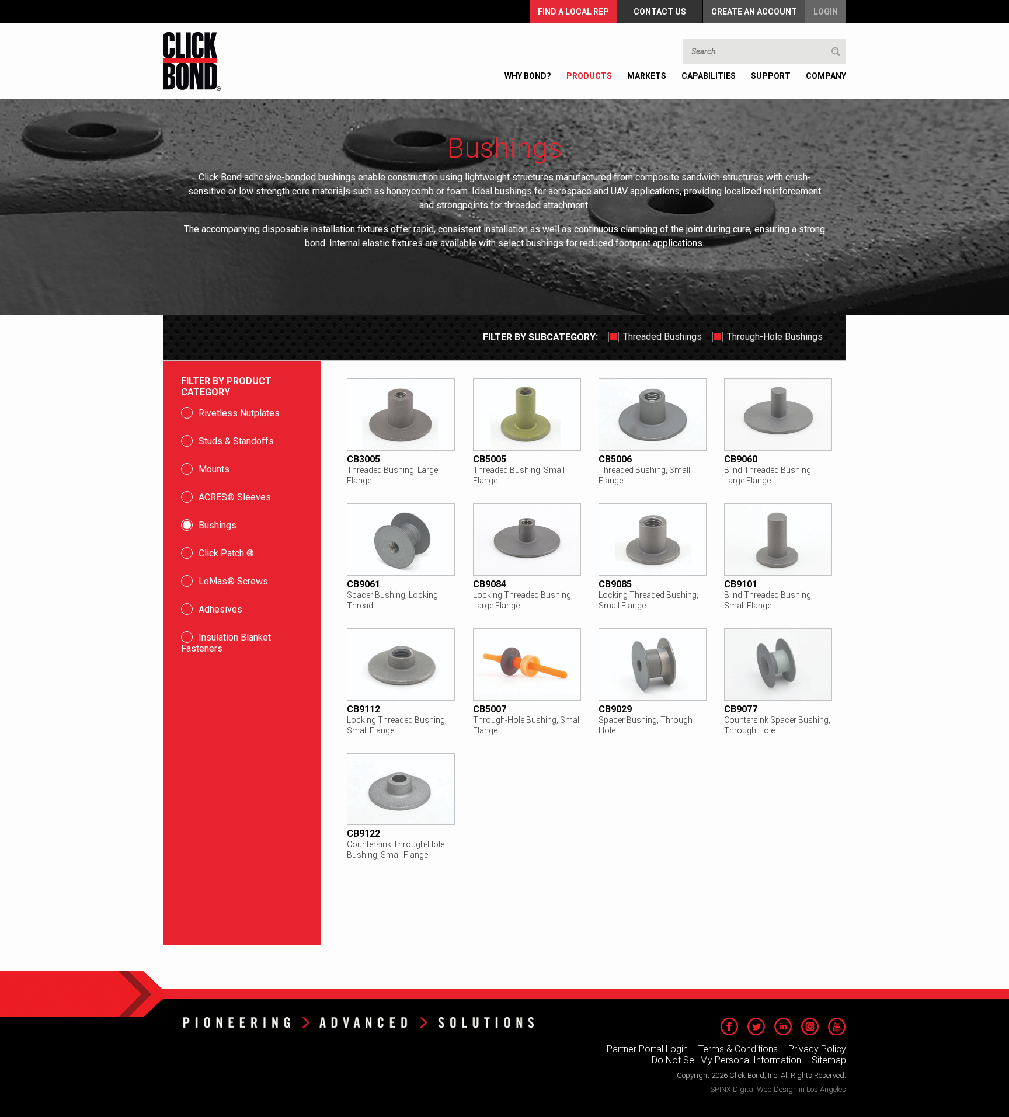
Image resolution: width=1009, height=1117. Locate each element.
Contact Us (660, 11)
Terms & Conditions (738, 1049)
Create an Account (754, 11)
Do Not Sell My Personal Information (726, 1060)
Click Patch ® (226, 553)
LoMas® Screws (233, 581)
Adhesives (220, 609)
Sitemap (829, 1060)
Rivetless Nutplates (239, 413)
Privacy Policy (817, 1049)
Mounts (214, 469)
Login (825, 11)
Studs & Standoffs (236, 441)
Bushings (217, 525)
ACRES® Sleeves (235, 497)
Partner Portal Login (647, 1049)
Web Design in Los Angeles (801, 1089)
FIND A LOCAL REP (573, 11)
